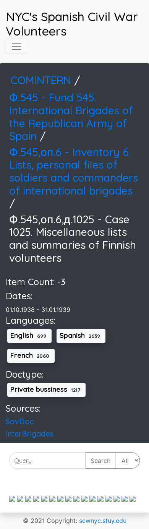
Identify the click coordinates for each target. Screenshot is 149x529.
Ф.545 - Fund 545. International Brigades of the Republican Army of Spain (71, 117)
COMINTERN (42, 80)
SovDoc (20, 421)
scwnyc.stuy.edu (102, 520)
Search (100, 460)
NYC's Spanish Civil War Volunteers (72, 24)
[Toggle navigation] (16, 46)
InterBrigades (29, 433)
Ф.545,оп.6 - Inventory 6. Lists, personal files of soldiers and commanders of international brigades (73, 171)
